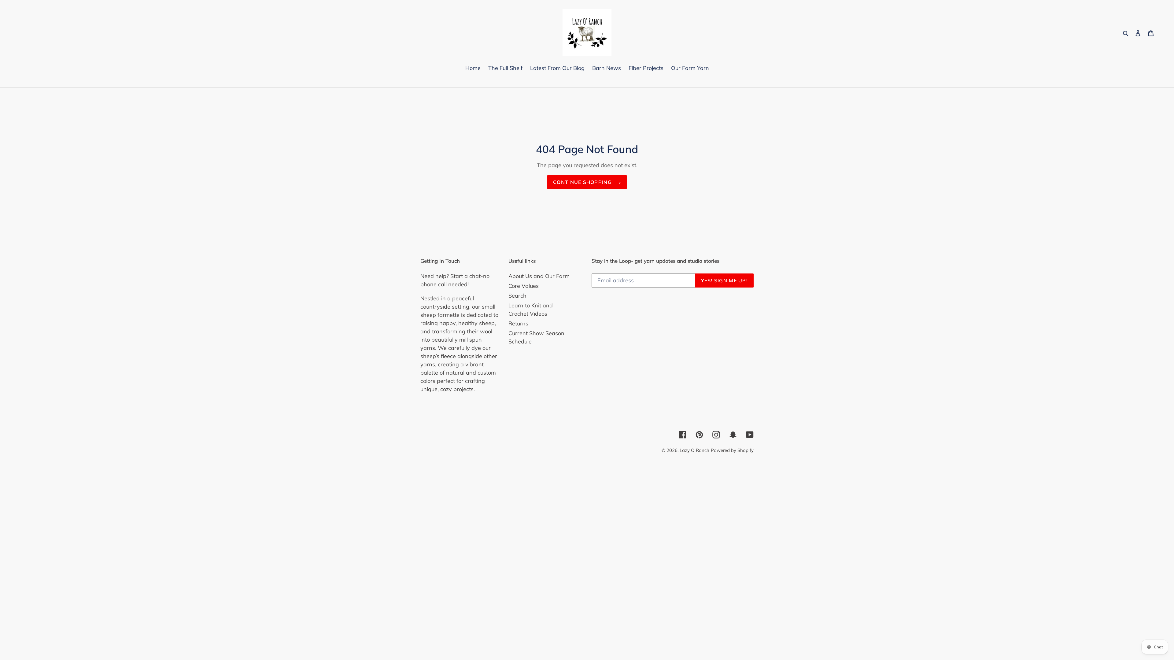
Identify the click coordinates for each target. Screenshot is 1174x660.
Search (517, 295)
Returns (518, 323)
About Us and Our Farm (539, 276)
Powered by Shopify (732, 450)
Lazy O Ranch (694, 450)
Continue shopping (582, 182)
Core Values (523, 285)
